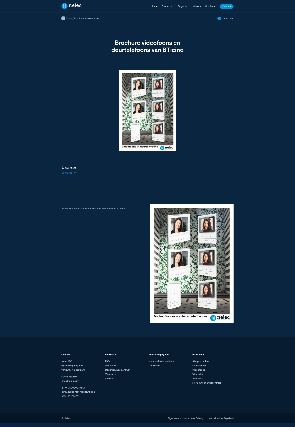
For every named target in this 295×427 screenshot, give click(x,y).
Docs (69, 18)
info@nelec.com (70, 380)
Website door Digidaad (221, 418)
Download (66, 172)
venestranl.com (8, 425)
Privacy (200, 418)
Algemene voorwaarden (181, 418)
